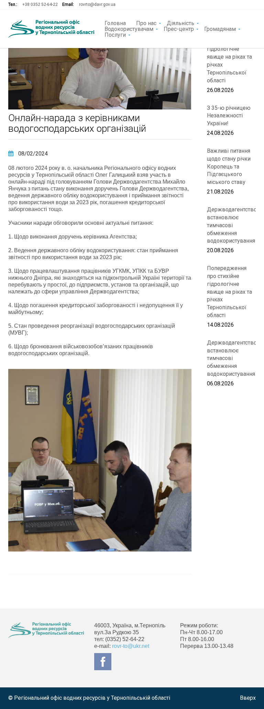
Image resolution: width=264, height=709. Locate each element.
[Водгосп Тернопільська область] (51, 29)
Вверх (248, 698)
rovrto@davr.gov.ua (97, 4)
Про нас (146, 22)
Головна (115, 22)
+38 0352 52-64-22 (40, 4)
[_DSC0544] (99, 460)
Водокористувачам (128, 28)
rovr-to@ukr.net (130, 646)
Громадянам (220, 28)
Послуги (115, 34)
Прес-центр (179, 28)
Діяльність (180, 22)
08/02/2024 (32, 153)
